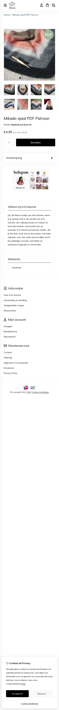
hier (24, 684)
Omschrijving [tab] (14, 157)
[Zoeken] (53, 5)
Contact (8, 352)
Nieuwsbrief (9, 336)
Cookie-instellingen (40, 392)
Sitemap (8, 357)
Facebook (16, 267)
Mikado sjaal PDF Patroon (25, 14)
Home (7, 14)
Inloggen (8, 326)
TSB (28, 392)
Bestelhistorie (10, 331)
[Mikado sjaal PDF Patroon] (29, 80)
